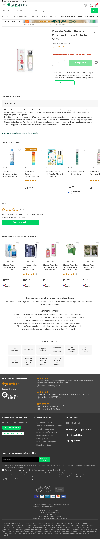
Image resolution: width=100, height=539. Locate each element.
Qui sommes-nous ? (45, 422)
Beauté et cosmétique (21, 16)
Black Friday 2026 (43, 445)
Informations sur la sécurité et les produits (20, 133)
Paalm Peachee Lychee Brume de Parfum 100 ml (32, 317)
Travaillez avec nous (45, 429)
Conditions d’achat (50, 514)
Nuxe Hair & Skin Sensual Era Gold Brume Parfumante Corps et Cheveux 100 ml (50, 329)
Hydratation (60, 302)
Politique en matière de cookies (50, 516)
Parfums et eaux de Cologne (47, 16)
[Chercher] (94, 10)
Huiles (51, 302)
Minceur (81, 302)
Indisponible (80, 62)
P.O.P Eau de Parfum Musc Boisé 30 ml (31, 326)
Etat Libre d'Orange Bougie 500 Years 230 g (68, 317)
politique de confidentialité (22, 470)
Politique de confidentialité (50, 510)
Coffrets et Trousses (39, 302)
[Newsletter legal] (3, 470)
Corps (33, 16)
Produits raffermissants (50, 304)
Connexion (64, 83)
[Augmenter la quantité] (62, 62)
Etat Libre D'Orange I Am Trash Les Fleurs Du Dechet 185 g (33, 323)
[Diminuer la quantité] (54, 62)
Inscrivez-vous (44, 459)
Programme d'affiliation (46, 432)
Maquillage (71, 302)
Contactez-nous (11, 427)
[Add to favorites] (96, 63)
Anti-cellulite (10, 302)
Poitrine (89, 302)
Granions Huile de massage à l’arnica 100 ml (64, 326)
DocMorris (7, 16)
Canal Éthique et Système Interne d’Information (50, 518)
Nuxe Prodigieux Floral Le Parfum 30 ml (71, 323)
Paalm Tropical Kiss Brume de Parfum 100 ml (67, 314)
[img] (25, 60)
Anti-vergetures (23, 302)
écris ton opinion (20, 222)
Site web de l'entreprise (46, 441)
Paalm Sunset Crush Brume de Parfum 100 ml (31, 314)
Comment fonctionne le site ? (49, 426)
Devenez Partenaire (44, 435)
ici (32, 479)
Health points (42, 438)
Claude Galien (58, 43)
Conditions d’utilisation (50, 512)
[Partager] (95, 32)
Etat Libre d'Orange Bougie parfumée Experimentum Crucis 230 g (49, 320)
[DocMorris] (17, 5)
